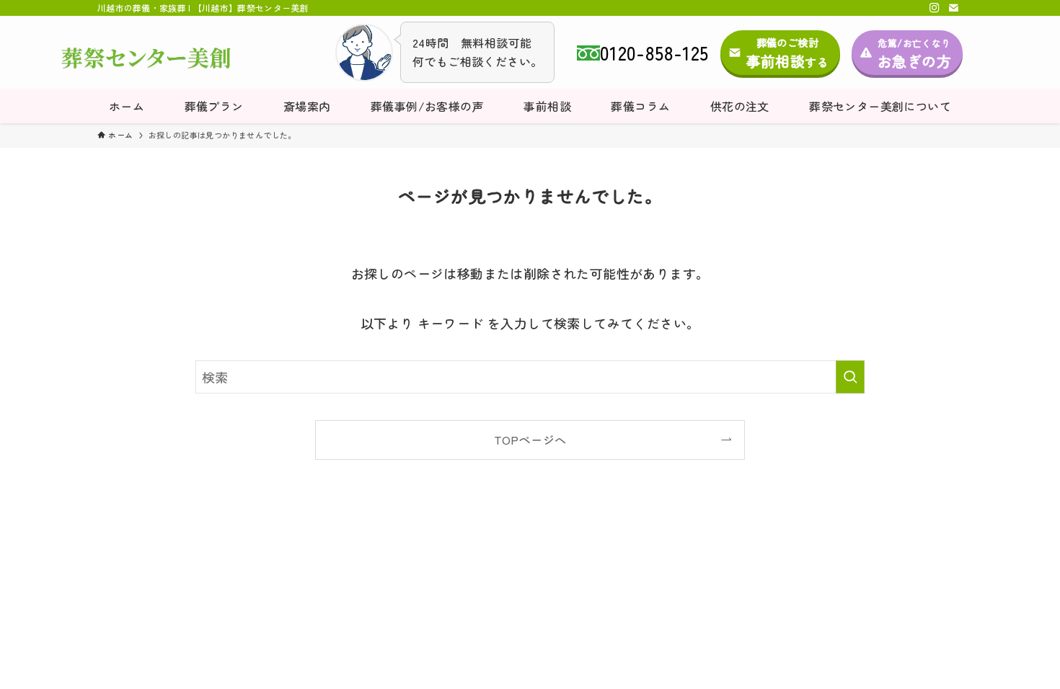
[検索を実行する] (850, 377)
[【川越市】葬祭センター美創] (146, 58)
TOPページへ (530, 439)
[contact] (953, 8)
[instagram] (934, 8)
